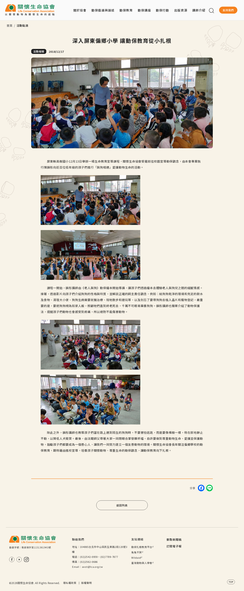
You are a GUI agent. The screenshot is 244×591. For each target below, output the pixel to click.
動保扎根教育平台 (141, 547)
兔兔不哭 (136, 552)
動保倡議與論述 (103, 10)
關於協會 (80, 10)
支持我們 (228, 10)
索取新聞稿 (174, 539)
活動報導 (38, 51)
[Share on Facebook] (201, 488)
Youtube (19, 559)
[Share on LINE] (209, 488)
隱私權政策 (69, 583)
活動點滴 (22, 25)
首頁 (10, 25)
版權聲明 (86, 583)
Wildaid (136, 557)
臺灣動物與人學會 (141, 563)
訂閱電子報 (174, 546)
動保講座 (144, 10)
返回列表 (121, 505)
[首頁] (30, 10)
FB (11, 559)
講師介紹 (198, 10)
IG (26, 559)
